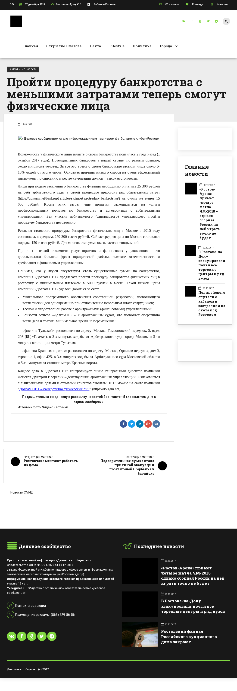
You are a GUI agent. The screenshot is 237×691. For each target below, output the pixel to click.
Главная (30, 46)
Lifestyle (117, 46)
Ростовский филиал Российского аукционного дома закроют (189, 636)
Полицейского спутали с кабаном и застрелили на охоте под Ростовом (211, 304)
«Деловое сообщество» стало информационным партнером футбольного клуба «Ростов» (90, 138)
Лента (95, 46)
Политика (142, 46)
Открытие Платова (64, 46)
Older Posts (88, 517)
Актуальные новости (23, 69)
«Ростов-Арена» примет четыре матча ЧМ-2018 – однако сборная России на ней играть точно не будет (210, 213)
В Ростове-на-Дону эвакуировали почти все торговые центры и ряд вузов (211, 265)
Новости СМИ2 (21, 492)
